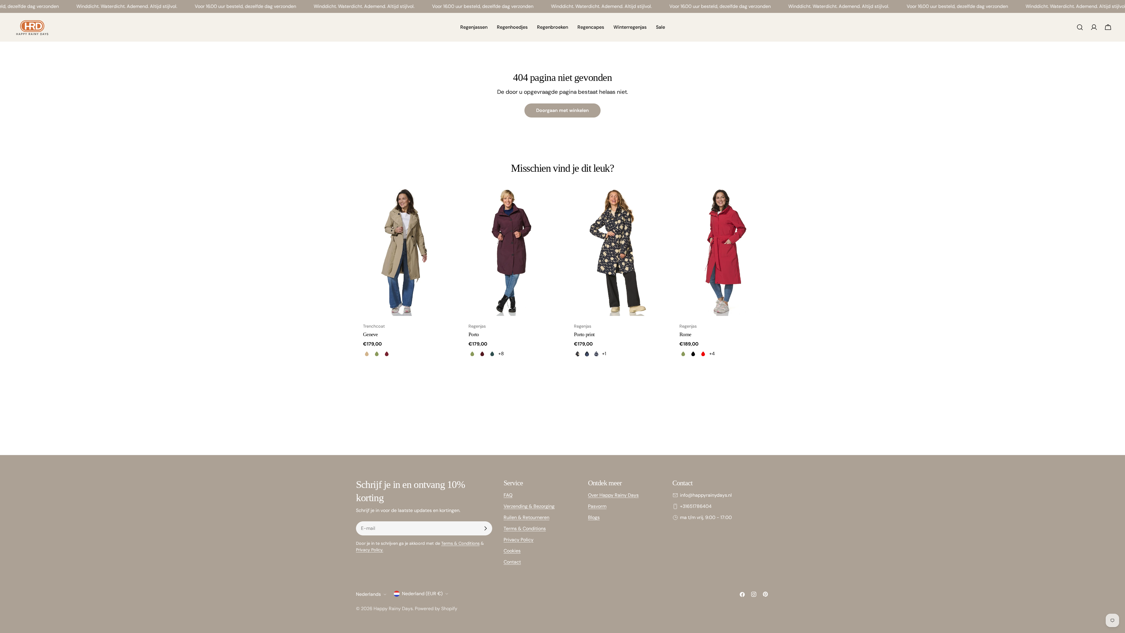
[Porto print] (615, 251)
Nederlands (368, 594)
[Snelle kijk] (444, 200)
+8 (501, 353)
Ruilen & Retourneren (526, 517)
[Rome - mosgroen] (683, 354)
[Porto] (509, 251)
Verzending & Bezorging (529, 506)
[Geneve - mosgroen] (377, 354)
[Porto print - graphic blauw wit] (596, 353)
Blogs (594, 517)
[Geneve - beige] (367, 354)
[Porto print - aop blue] (586, 353)
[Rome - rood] (703, 354)
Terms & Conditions (460, 543)
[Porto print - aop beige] (577, 353)
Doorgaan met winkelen (562, 110)
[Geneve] (404, 251)
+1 (604, 353)
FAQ (508, 495)
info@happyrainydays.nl (706, 495)
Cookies (512, 551)
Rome (685, 334)
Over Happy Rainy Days (613, 495)
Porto (473, 334)
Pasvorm (597, 506)
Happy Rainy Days (393, 608)
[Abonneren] (485, 528)
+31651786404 (696, 506)
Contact (512, 562)
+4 (712, 353)
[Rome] (720, 251)
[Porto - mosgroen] (472, 354)
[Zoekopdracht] (1080, 27)
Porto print (584, 334)
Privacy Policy (518, 540)
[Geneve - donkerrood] (387, 354)
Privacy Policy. (369, 549)
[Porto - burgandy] (482, 354)
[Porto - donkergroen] (492, 354)
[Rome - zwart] (693, 354)
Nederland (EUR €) (422, 594)
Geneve (370, 334)
